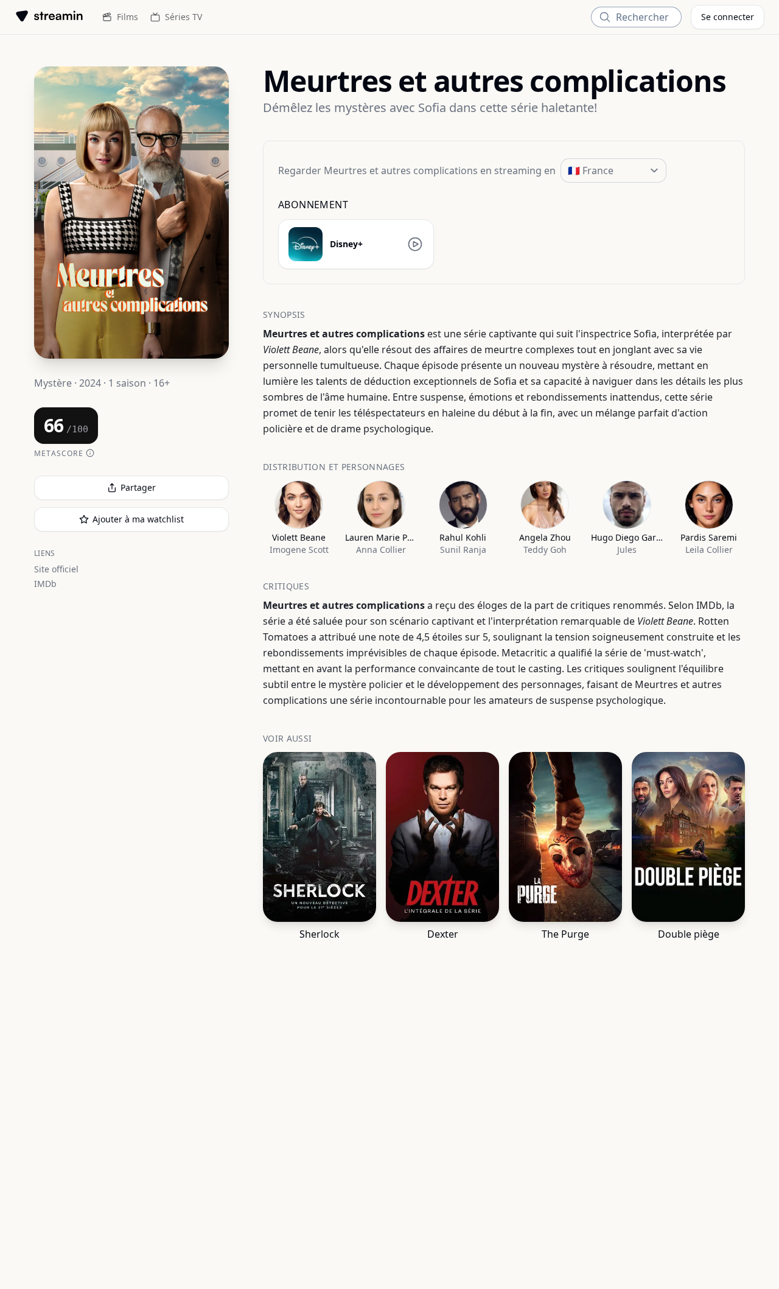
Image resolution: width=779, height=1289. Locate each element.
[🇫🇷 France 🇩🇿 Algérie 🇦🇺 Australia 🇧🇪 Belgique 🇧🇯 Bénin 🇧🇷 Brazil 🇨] (613, 170)
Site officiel (56, 569)
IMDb (45, 583)
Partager (138, 487)
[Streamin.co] (49, 17)
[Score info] (90, 453)
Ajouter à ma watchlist (138, 519)
